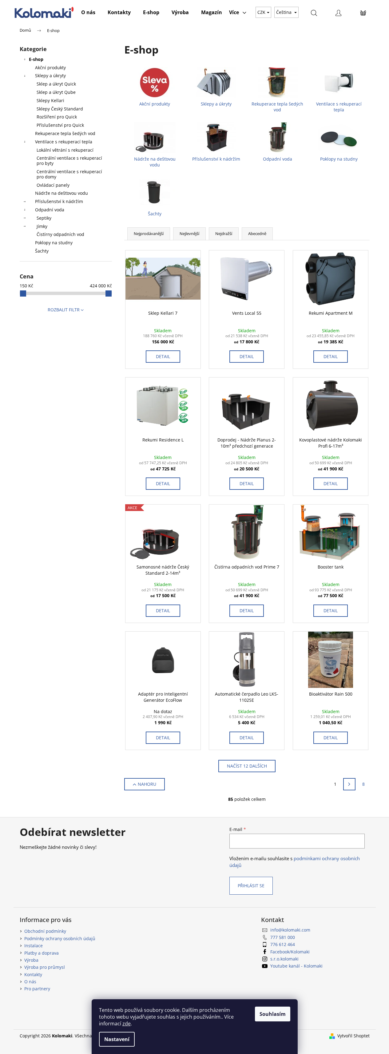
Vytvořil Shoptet (353, 1036)
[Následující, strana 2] (349, 784)
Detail (163, 356)
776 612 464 (282, 944)
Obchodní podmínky (45, 931)
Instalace (33, 945)
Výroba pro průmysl (44, 967)
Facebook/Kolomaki (290, 952)
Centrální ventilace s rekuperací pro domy (69, 174)
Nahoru (147, 784)
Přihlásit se (251, 885)
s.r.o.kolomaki (284, 959)
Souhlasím (273, 1014)
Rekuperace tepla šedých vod (65, 133)
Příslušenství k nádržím (59, 201)
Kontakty (33, 974)
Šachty (42, 251)
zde (126, 1023)
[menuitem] (88, 12)
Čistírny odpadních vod (60, 234)
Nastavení (116, 1039)
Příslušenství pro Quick (60, 125)
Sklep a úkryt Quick (56, 84)
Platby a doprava (41, 953)
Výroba (31, 960)
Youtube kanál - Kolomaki (296, 966)
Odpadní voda (49, 210)
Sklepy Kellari (50, 100)
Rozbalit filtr (64, 310)
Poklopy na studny (54, 243)
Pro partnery (37, 989)
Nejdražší (223, 233)
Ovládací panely (53, 185)
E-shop (36, 59)
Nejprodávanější (149, 233)
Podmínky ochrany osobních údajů (59, 938)
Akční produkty (50, 67)
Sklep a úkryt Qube (56, 92)
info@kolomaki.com (290, 930)
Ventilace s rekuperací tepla (63, 142)
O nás (30, 981)
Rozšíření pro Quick (57, 117)
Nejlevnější (189, 233)
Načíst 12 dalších (247, 766)
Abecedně (257, 233)
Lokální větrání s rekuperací (65, 150)
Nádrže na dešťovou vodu (61, 193)
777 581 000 (282, 937)
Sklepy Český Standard (60, 109)
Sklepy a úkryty (50, 75)
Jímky (42, 226)
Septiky (44, 218)
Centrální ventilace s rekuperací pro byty (69, 160)
